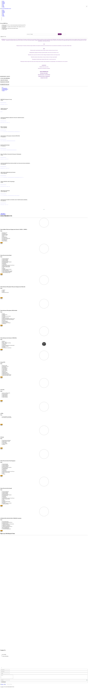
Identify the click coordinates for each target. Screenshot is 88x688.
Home (3, 1)
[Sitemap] (1, 684)
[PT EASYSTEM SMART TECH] (5, 8)
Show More (3, 213)
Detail (1, 242)
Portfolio (3, 2)
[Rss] (5, 684)
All (2, 87)
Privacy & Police (9, 684)
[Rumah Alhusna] (44, 344)
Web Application (4, 89)
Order (1, 243)
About (3, 6)
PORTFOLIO (4, 84)
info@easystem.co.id (5, 655)
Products (3, 3)
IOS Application (4, 88)
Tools (3, 5)
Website (3, 90)
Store (3, 4)
